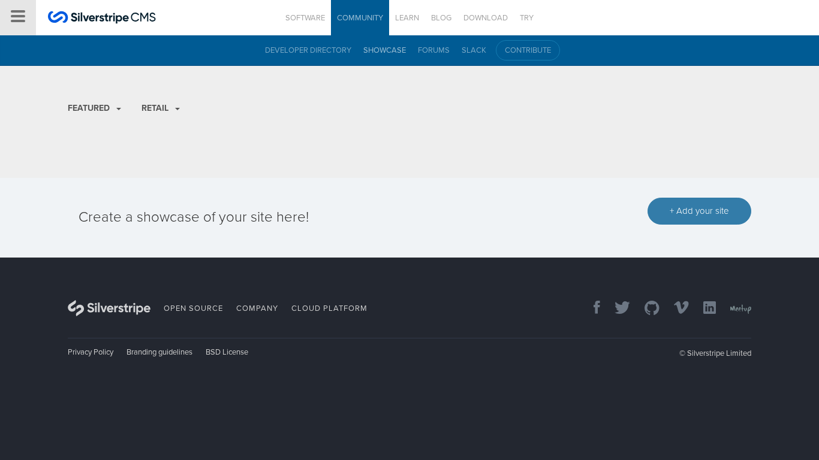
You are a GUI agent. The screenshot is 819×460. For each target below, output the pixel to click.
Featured (90, 108)
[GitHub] (646, 308)
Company (257, 308)
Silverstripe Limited (719, 353)
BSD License (227, 352)
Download (485, 18)
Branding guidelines (159, 352)
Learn (407, 18)
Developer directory (308, 50)
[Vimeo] (675, 308)
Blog (441, 18)
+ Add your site (699, 210)
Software (305, 18)
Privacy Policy (90, 352)
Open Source (193, 308)
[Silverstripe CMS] (102, 19)
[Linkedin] (703, 308)
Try (527, 18)
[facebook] (591, 308)
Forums (434, 50)
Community (360, 18)
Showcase (384, 50)
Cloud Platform (329, 308)
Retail (156, 108)
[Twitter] (616, 308)
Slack (474, 50)
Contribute (528, 50)
